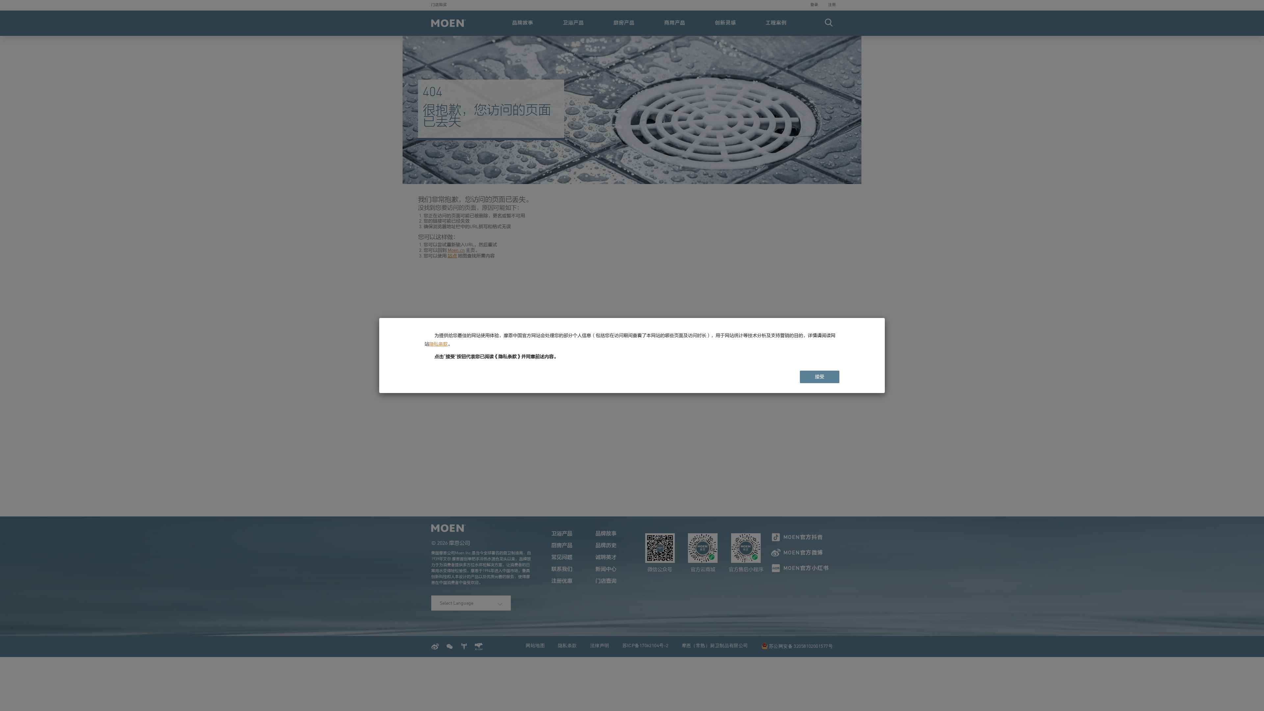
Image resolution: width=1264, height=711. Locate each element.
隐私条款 (438, 344)
